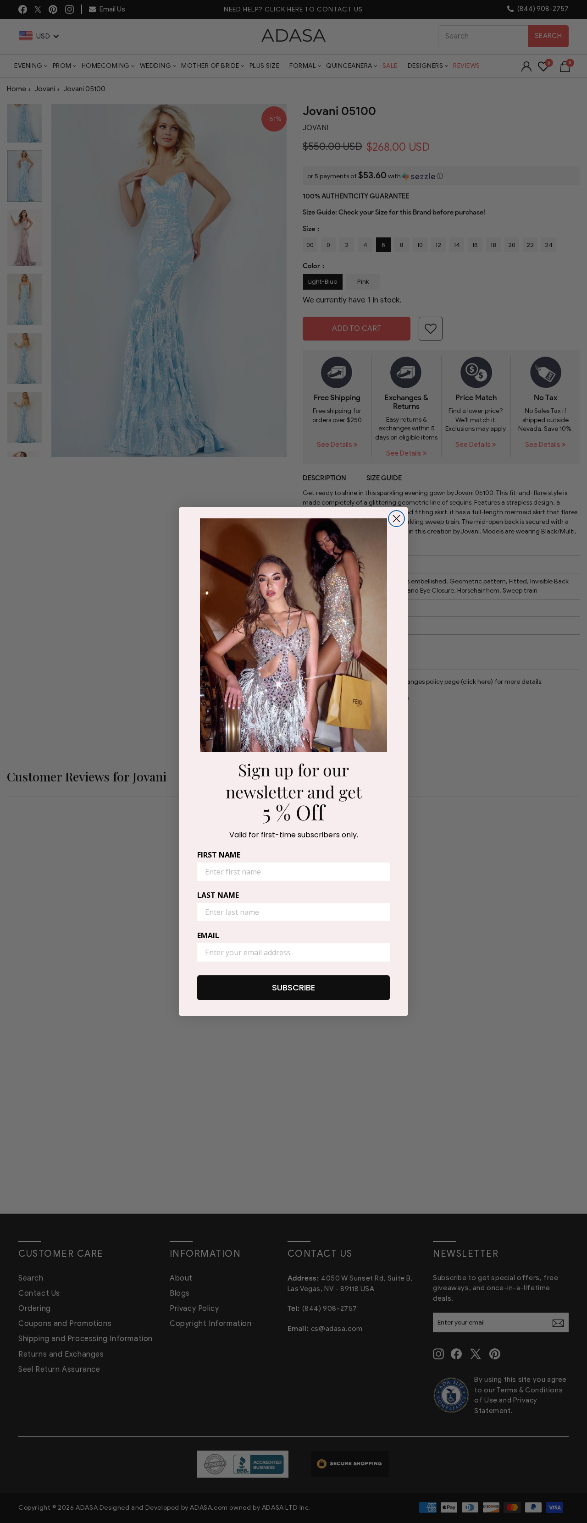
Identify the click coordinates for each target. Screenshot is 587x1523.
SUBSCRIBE (293, 987)
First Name (218, 855)
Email (208, 935)
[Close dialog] (396, 519)
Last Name (218, 895)
